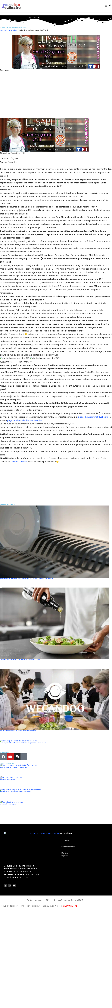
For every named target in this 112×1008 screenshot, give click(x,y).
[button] (106, 6)
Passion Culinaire (19, 461)
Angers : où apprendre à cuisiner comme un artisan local (18, 730)
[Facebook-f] (5, 885)
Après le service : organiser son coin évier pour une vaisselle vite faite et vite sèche (26, 578)
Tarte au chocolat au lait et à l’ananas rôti (13, 767)
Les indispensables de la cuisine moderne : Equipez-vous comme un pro (23, 743)
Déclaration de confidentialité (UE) (69, 900)
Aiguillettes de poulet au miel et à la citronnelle (15, 792)
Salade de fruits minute (7, 779)
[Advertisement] (56, 98)
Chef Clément (70, 906)
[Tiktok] (23, 756)
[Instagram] (17, 756)
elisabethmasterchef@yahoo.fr (93, 417)
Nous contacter (68, 846)
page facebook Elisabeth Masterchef (24, 420)
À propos (65, 840)
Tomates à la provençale (8, 804)
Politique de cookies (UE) (38, 900)
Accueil (3, 30)
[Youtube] (10, 756)
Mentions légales (65, 854)
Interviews (13, 30)
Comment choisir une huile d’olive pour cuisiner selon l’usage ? (20, 659)
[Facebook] (3, 756)
